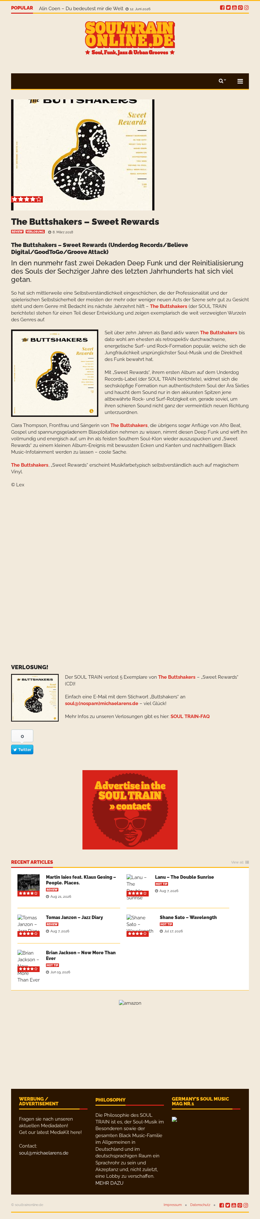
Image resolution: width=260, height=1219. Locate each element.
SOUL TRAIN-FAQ (190, 716)
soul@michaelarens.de (43, 1153)
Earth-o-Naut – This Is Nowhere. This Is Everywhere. (96, 8)
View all (237, 862)
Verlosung (35, 231)
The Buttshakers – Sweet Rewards (85, 221)
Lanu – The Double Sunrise (184, 877)
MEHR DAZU (109, 1183)
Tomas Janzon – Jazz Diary (74, 917)
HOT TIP (161, 884)
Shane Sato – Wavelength (188, 917)
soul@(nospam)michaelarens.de (101, 703)
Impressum (173, 1205)
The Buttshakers (168, 306)
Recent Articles (32, 862)
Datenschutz (200, 1205)
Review (17, 231)
